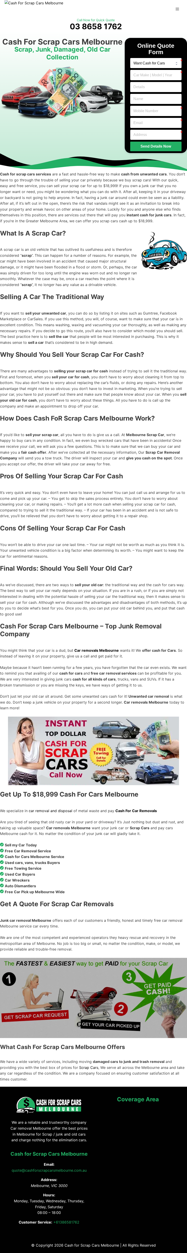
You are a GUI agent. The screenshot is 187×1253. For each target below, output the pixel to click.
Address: (49, 1179)
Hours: (49, 1195)
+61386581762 (66, 1222)
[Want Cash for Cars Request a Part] (156, 63)
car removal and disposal (50, 810)
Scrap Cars (88, 1067)
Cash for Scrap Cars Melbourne (49, 1154)
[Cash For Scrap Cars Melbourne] (34, 2)
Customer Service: (35, 1222)
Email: (49, 1164)
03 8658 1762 (96, 26)
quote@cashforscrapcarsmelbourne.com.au (49, 1170)
